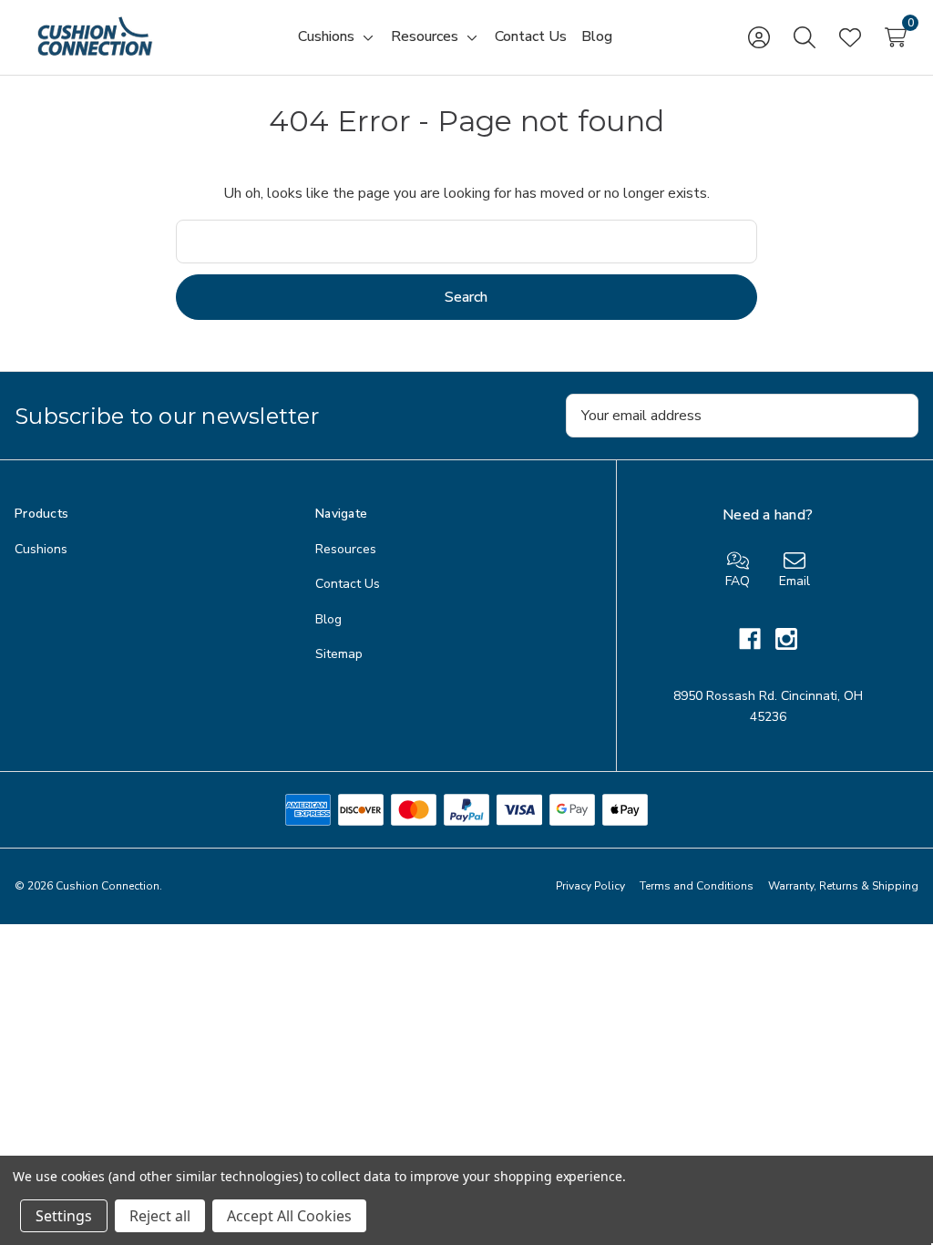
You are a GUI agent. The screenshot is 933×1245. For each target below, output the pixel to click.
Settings (64, 1216)
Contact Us (347, 583)
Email (794, 581)
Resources (345, 549)
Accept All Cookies (289, 1216)
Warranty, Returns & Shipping (843, 886)
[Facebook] (757, 639)
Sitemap (339, 654)
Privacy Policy (590, 886)
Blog (328, 619)
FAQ (737, 581)
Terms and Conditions (697, 886)
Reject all (159, 1216)
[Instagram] (786, 639)
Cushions (41, 549)
